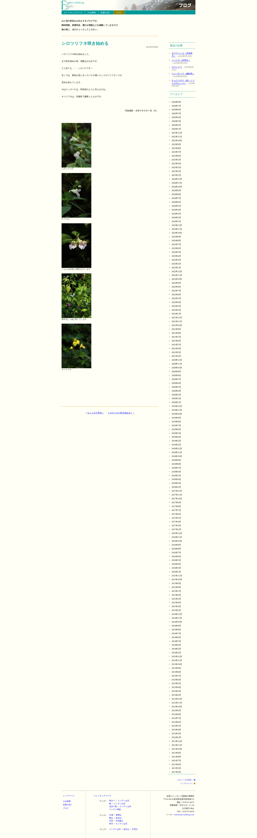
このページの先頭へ (185, 780)
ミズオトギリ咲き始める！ (120, 413)
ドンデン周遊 (115, 809)
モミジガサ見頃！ (95, 413)
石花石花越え (116, 821)
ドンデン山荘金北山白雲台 (123, 829)
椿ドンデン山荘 (117, 803)
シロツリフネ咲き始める (85, 43)
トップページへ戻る (75, 5)
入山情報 (91, 12)
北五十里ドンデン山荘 (120, 806)
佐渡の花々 (106, 12)
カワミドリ (177, 67)
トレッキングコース (73, 12)
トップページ (69, 796)
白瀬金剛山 (115, 815)
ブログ (119, 12)
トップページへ (186, 783)
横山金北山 (115, 818)
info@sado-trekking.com (184, 814)
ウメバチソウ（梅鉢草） (183, 73)
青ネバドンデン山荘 (119, 800)
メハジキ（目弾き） (181, 60)
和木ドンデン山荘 (118, 824)
